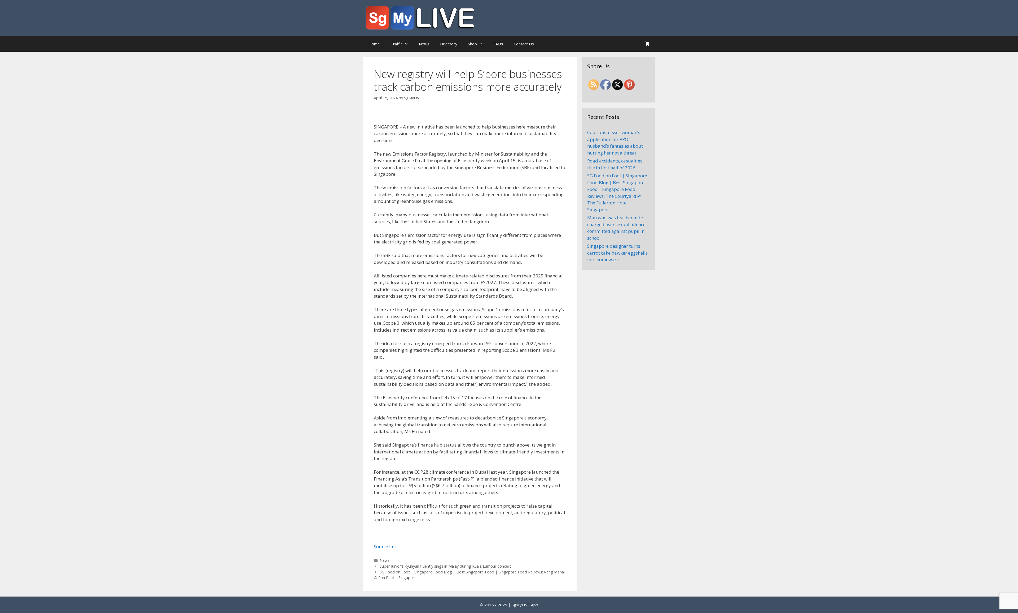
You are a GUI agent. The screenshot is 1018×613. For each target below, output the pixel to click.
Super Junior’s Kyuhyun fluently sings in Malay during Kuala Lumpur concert (445, 566)
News (424, 43)
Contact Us (524, 43)
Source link (385, 546)
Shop (472, 43)
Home (374, 43)
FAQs (498, 43)
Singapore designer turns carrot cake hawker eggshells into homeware (617, 253)
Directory (448, 43)
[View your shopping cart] (647, 44)
